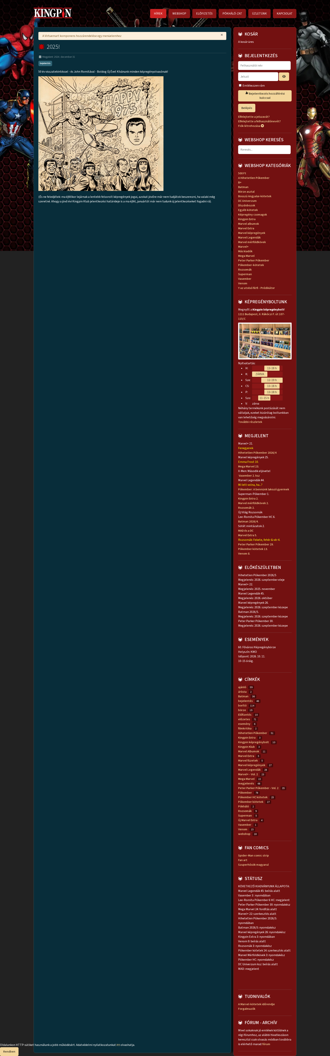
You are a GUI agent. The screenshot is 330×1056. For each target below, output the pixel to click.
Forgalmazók (246, 1009)
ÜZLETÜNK (259, 13)
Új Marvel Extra (247, 820)
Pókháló (243, 806)
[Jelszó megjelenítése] (284, 76)
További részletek (250, 422)
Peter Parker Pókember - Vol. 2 (258, 788)
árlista (242, 692)
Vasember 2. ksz (249, 476)
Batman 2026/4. (248, 521)
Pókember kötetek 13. (253, 549)
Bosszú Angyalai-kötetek (254, 196)
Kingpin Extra (247, 219)
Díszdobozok (246, 205)
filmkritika (245, 728)
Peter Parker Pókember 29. (256, 544)
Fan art (242, 860)
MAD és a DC (245, 531)
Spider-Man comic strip (253, 855)
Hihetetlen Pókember (252, 733)
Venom (242, 283)
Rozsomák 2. (246, 508)
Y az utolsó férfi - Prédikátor (256, 288)
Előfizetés (244, 715)
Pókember (245, 793)
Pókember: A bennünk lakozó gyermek (263, 489)
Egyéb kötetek (248, 210)
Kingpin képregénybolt (253, 742)
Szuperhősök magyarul (253, 865)
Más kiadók (245, 251)
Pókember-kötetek (251, 265)
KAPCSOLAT (285, 13)
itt (118, 1045)
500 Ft (242, 173)
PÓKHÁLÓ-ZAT (232, 13)
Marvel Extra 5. (247, 535)
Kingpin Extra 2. (248, 498)
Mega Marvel (246, 256)
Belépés (246, 108)
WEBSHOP (179, 13)
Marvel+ (243, 247)
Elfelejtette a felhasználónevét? (259, 121)
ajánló (242, 687)
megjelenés (246, 783)
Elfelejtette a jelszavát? (254, 117)
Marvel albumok (248, 224)
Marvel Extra (246, 228)
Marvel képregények (251, 233)
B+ (240, 182)
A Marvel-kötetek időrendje (256, 1004)
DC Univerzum (247, 201)
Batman (243, 187)
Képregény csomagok (252, 214)
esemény (244, 724)
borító (242, 705)
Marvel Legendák (249, 237)
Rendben (9, 1052)
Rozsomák (245, 270)
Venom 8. (244, 554)
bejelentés (45, 63)
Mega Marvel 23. (249, 466)
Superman (245, 274)
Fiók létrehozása (249, 126)
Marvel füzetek (248, 760)
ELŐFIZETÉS (204, 13)
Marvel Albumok (248, 751)
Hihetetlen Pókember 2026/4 (257, 453)
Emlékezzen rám (254, 86)
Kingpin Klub (246, 747)
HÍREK (158, 13)
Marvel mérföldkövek (252, 242)
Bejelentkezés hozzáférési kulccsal (266, 96)
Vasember (244, 279)
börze (242, 710)
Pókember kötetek (250, 802)
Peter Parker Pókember (253, 260)
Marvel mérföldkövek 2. (253, 503)
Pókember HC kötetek (253, 797)
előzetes (244, 719)
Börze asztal (246, 192)
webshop (244, 834)
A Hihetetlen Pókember (253, 178)
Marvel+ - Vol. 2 (248, 774)
